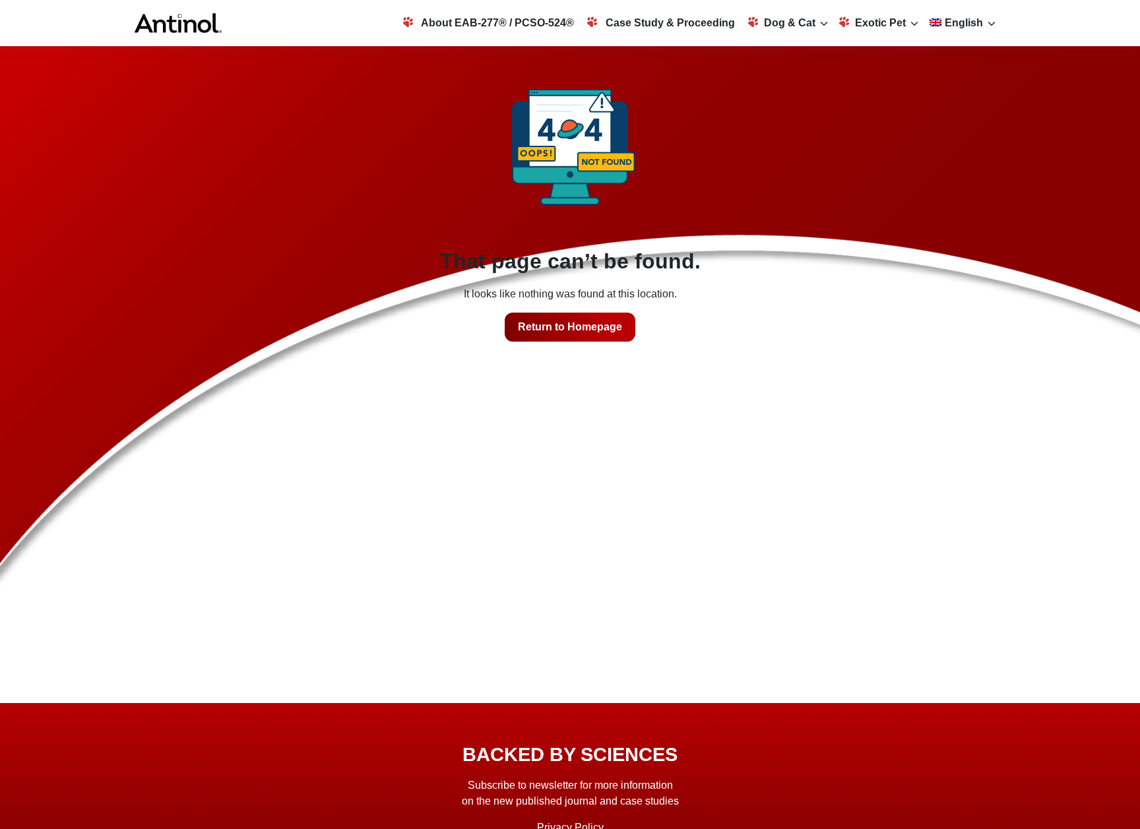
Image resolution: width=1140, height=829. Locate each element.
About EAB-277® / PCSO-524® (496, 22)
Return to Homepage (570, 326)
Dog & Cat (789, 22)
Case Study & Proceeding (669, 22)
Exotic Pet (880, 22)
